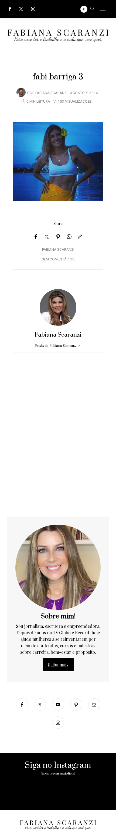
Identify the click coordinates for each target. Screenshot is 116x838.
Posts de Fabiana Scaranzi (56, 345)
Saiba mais (58, 665)
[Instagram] (33, 9)
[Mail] (94, 704)
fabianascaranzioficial (58, 773)
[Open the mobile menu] (103, 9)
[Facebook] (10, 9)
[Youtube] (58, 704)
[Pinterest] (58, 236)
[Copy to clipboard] (79, 236)
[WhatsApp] (69, 236)
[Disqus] (58, 447)
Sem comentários (58, 259)
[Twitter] (21, 9)
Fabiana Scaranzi (51, 93)
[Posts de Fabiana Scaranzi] (21, 92)
